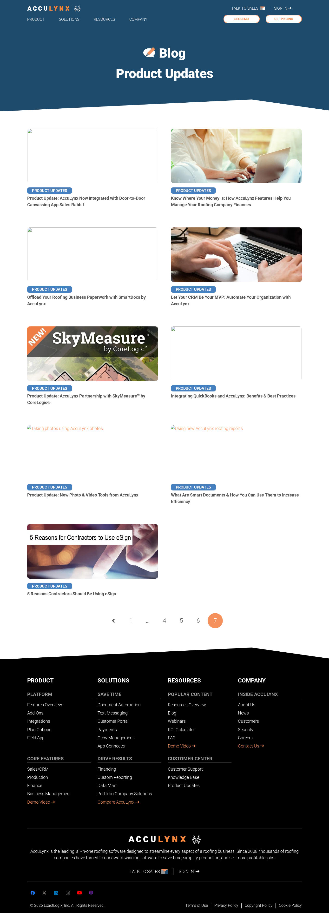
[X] (44, 892)
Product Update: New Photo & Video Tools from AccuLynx (82, 494)
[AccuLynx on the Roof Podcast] (91, 892)
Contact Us (249, 745)
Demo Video (39, 802)
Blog (172, 53)
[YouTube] (79, 892)
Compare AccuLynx (116, 802)
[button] (48, 19)
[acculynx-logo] (53, 8)
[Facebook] (32, 892)
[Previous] (113, 620)
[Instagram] (67, 892)
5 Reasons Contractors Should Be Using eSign (71, 593)
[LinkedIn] (56, 892)
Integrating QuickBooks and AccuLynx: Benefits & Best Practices (233, 395)
